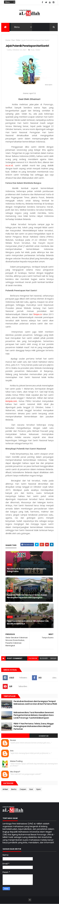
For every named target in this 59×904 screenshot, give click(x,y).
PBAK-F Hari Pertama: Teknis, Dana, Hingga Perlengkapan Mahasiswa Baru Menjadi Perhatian (34, 726)
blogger (44, 658)
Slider (18, 40)
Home (7, 40)
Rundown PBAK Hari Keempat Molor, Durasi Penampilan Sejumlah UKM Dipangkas (27, 596)
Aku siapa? (15, 772)
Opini (10, 565)
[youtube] (49, 2)
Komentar (44, 736)
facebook (33, 658)
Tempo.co (37, 314)
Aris (11, 751)
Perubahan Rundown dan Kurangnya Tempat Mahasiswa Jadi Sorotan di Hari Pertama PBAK (35, 702)
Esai (13, 40)
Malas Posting (16, 761)
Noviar (13, 740)
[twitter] (46, 2)
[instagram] (53, 2)
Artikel (5, 789)
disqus (53, 658)
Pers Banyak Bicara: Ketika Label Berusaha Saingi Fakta (26, 570)
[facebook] (42, 2)
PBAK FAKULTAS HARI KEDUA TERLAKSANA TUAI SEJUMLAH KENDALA (28, 622)
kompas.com (11, 401)
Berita (10, 591)
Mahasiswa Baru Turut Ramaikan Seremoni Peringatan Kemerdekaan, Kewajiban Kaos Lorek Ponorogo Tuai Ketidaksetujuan (34, 715)
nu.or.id (9, 165)
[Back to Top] (29, 899)
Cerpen (23, 789)
